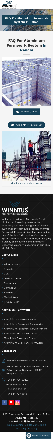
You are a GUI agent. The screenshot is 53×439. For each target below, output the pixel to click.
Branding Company (26, 428)
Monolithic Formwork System (20, 338)
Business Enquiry (40, 435)
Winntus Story (12, 264)
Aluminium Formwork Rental (20, 319)
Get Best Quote (28, 111)
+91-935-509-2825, (16, 384)
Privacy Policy (11, 301)
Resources (10, 283)
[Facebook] (4, 402)
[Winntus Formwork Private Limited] (9, 5)
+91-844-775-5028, (17, 379)
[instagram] (17, 402)
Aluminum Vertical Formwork (21, 333)
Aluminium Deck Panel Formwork (23, 342)
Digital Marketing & (35, 424)
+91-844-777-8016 (16, 393)
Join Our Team (12, 278)
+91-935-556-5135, (16, 389)
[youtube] (11, 402)
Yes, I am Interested (28, 124)
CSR (6, 273)
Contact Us (10, 287)
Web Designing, (15, 424)
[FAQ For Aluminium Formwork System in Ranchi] (26, 81)
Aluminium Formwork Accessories (23, 324)
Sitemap (8, 292)
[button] (49, 155)
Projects (8, 269)
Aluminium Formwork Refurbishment (25, 328)
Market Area (11, 297)
